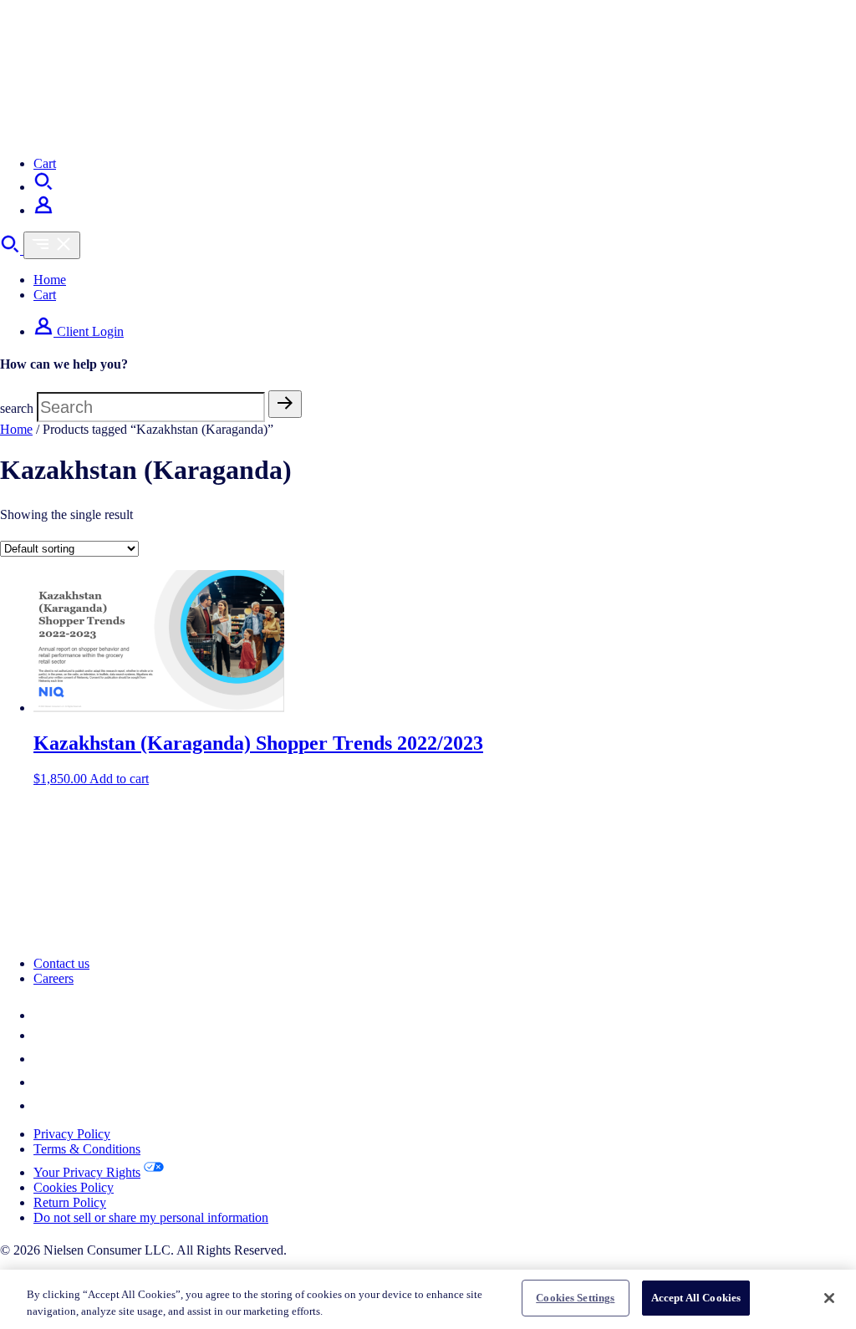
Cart (44, 163)
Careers (53, 978)
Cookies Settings (575, 1297)
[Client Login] (43, 210)
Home (49, 279)
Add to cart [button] (119, 778)
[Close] (829, 1298)
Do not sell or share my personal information (150, 1217)
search (16, 408)
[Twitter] (41, 1035)
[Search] (43, 187)
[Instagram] (43, 1082)
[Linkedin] (43, 1015)
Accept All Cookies (696, 1297)
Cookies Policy (73, 1187)
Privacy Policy (71, 1134)
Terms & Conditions (86, 1149)
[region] (428, 1299)
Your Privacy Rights (86, 1172)
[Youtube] (43, 1105)
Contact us (61, 963)
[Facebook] (43, 1058)
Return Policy (69, 1202)
